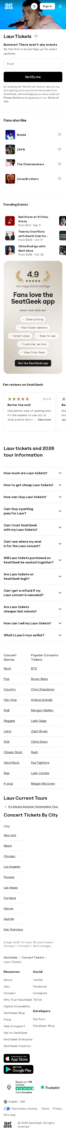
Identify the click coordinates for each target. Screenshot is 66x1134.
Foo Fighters (40, 762)
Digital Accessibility (17, 1006)
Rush (34, 752)
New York (10, 835)
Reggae (9, 721)
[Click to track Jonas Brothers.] (59, 179)
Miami (8, 845)
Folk (7, 742)
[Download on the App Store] (17, 1058)
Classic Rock (13, 752)
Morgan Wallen (42, 710)
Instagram (40, 993)
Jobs (7, 986)
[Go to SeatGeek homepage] (9, 6)
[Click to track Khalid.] (59, 135)
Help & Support (14, 1026)
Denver (9, 908)
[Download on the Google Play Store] (18, 1069)
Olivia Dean (39, 742)
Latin (7, 731)
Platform (39, 1019)
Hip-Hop (10, 700)
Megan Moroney (43, 783)
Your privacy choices (24, 1108)
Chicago (9, 856)
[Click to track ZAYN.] (59, 149)
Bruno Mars (39, 679)
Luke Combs (40, 773)
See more (44, 419)
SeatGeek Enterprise (18, 1039)
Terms (45, 1108)
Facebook (40, 986)
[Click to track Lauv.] (36, 36)
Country (10, 689)
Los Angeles (12, 866)
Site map (10, 1115)
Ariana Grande (42, 700)
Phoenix (9, 877)
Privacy (57, 1108)
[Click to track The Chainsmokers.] (59, 164)
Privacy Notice (12, 97)
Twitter (38, 980)
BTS (34, 668)
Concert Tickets (33, 957)
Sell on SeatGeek (15, 1032)
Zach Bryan (39, 731)
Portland (10, 898)
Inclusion (10, 993)
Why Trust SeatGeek (18, 999)
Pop (7, 679)
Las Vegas (11, 887)
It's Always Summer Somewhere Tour (33, 806)
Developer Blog (43, 1026)
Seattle (9, 919)
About (8, 980)
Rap (7, 773)
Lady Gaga (39, 721)
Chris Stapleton (43, 689)
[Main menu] (60, 6)
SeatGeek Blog (14, 1013)
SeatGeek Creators (17, 1046)
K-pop (8, 783)
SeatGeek (11, 957)
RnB (7, 710)
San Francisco (13, 929)
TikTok (37, 999)
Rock (7, 668)
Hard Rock (11, 762)
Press (7, 1019)
